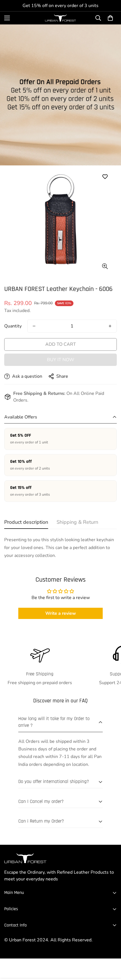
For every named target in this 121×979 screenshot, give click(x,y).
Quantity (13, 326)
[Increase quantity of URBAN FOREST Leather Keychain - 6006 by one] (110, 326)
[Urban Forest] (60, 18)
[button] (110, 18)
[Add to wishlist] (104, 176)
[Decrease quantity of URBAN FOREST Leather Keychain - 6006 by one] (34, 326)
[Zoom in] (104, 266)
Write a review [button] (60, 613)
